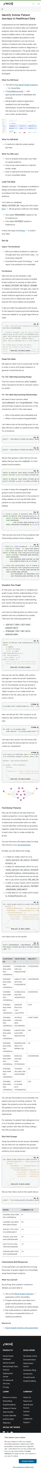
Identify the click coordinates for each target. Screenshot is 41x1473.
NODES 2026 (8, 1419)
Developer (21, 3)
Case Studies (8, 1412)
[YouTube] (12, 1432)
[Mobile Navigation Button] (38, 3)
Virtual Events (29, 1377)
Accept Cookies (28, 1461)
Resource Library (10, 1397)
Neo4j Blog (7, 1401)
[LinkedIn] (4, 1432)
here (4, 209)
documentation (24, 845)
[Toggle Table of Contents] (2, 9)
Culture (26, 1415)
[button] (33, 4)
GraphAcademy (29, 1381)
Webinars (7, 1423)
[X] (8, 1432)
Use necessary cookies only (23, 1467)
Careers (26, 1411)
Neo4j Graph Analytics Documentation (21, 1328)
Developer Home (30, 1356)
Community (27, 1374)
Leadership (27, 1419)
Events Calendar (9, 1415)
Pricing (6, 1387)
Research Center (9, 1408)
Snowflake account (15, 91)
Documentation (29, 1360)
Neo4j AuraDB (9, 1363)
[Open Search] (33, 3)
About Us (27, 1397)
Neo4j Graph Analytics (24, 1294)
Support (26, 1422)
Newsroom (27, 1401)
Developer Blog (29, 1370)
